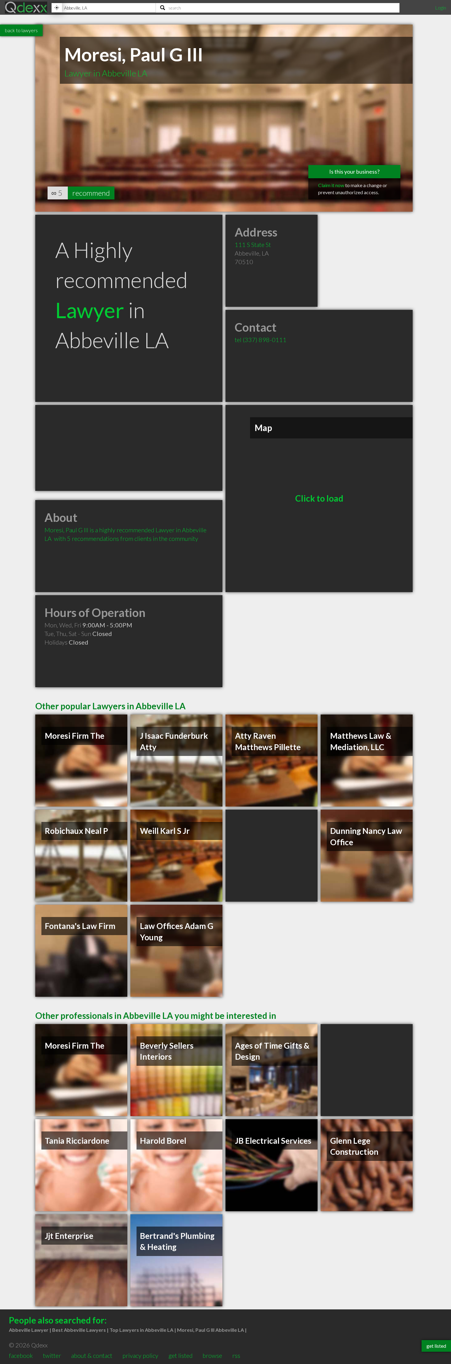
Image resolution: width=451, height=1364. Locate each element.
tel (261, 339)
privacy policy (140, 1355)
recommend (91, 192)
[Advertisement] (128, 448)
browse (212, 1355)
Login (440, 7)
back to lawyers (21, 30)
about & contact (91, 1355)
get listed (180, 1355)
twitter (52, 1355)
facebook (21, 1355)
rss (236, 1355)
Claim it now (331, 185)
